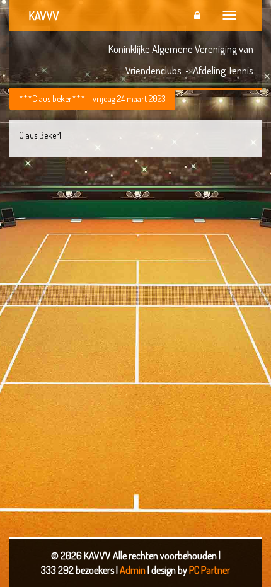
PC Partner (209, 570)
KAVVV (43, 16)
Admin (133, 570)
